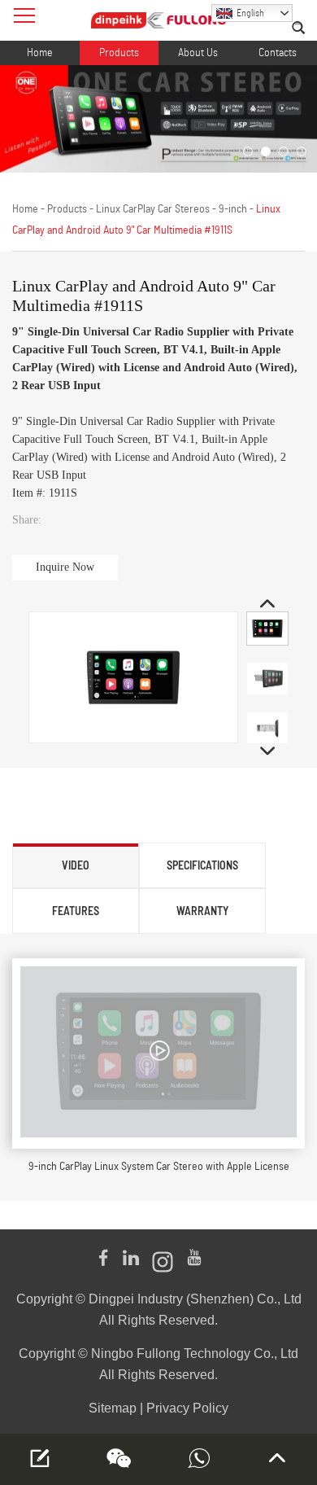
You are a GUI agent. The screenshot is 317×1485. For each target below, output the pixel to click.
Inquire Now (65, 567)
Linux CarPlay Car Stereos (153, 209)
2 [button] (266, 151)
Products (119, 53)
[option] (158, 119)
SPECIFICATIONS (202, 865)
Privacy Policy (187, 1408)
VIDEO (75, 865)
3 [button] (284, 151)
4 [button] (301, 151)
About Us (198, 53)
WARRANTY (202, 911)
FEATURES (75, 911)
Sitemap (113, 1408)
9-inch (233, 209)
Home (40, 53)
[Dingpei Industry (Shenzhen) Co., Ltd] (158, 20)
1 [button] (248, 151)
